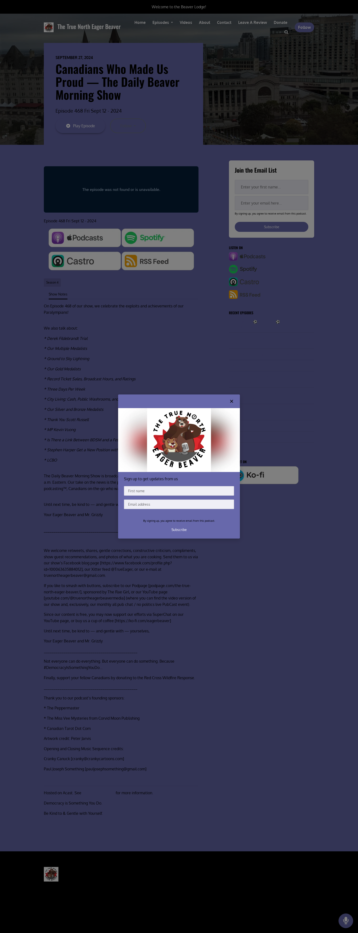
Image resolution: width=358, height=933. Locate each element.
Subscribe (179, 530)
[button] (231, 401)
